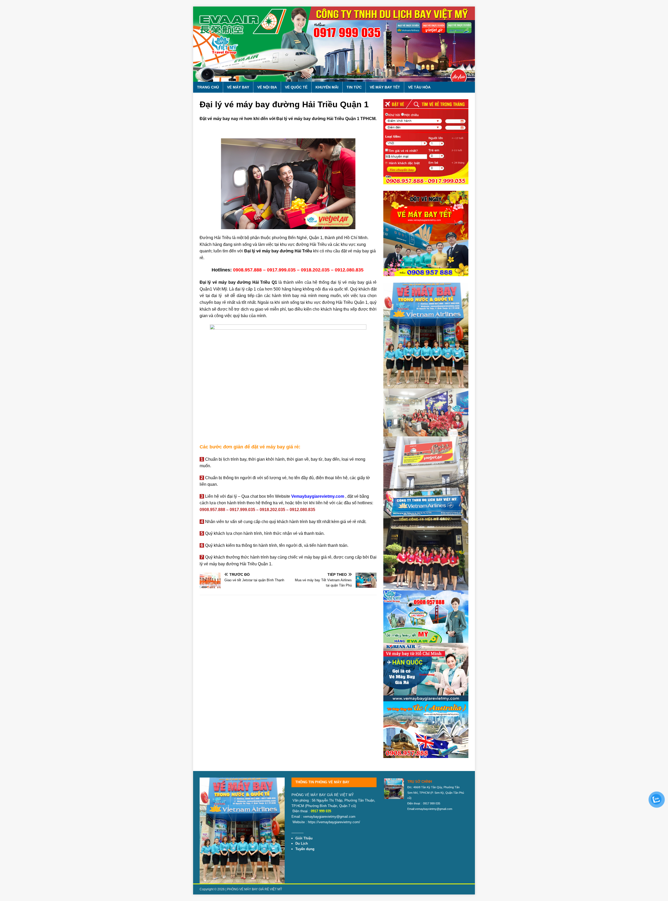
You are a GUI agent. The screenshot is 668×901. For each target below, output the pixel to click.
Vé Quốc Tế (296, 87)
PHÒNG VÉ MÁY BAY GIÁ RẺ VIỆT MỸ (254, 889)
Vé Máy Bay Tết (385, 87)
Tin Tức (354, 87)
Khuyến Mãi (326, 87)
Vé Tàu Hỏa (419, 87)
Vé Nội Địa (267, 87)
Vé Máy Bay (238, 87)
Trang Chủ (208, 87)
